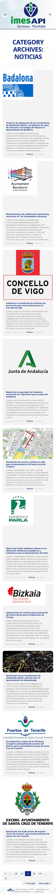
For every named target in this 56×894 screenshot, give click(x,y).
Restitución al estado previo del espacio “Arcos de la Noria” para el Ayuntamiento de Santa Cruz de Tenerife (27, 833)
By (39, 154)
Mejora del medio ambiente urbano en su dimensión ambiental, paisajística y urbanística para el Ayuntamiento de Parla (27, 550)
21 (22, 873)
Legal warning (21, 889)
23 (34, 873)
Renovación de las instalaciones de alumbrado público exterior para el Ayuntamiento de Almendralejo (23, 677)
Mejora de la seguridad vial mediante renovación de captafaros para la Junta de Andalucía (27, 394)
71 (6, 878)
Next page (44, 883)
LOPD (31, 889)
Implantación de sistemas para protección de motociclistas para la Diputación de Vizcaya (27, 614)
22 (28, 873)
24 (40, 873)
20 (16, 873)
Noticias (30, 154)
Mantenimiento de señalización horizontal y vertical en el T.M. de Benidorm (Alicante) (27, 215)
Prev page (30, 883)
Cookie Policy (39, 892)
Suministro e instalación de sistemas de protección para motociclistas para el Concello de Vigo (26, 305)
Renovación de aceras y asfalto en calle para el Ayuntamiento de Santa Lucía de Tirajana (26, 464)
